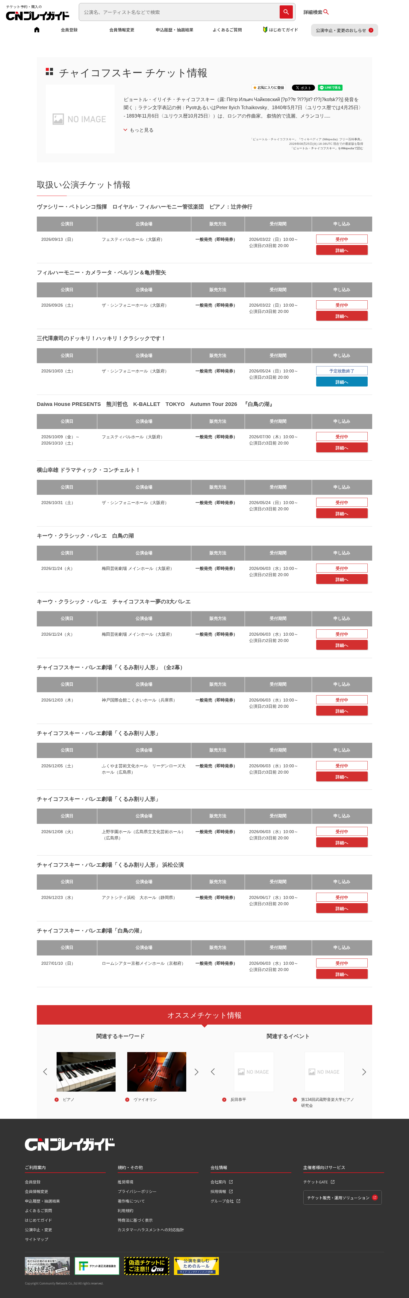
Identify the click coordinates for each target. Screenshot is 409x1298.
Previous (40, 1068)
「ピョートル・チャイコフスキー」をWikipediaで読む (326, 148)
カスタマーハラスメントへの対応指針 (151, 1229)
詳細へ (342, 250)
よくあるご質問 (227, 30)
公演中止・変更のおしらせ (341, 30)
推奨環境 (125, 1182)
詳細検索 (312, 12)
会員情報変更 (121, 30)
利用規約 (125, 1210)
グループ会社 (222, 1201)
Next (201, 1076)
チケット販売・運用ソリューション (338, 1197)
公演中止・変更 (38, 1229)
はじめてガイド (283, 30)
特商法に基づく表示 (135, 1220)
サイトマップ (36, 1239)
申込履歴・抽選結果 (174, 30)
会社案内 (218, 1182)
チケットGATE (315, 1182)
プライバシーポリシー (137, 1191)
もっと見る (142, 130)
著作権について (131, 1201)
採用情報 (218, 1191)
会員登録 (69, 30)
